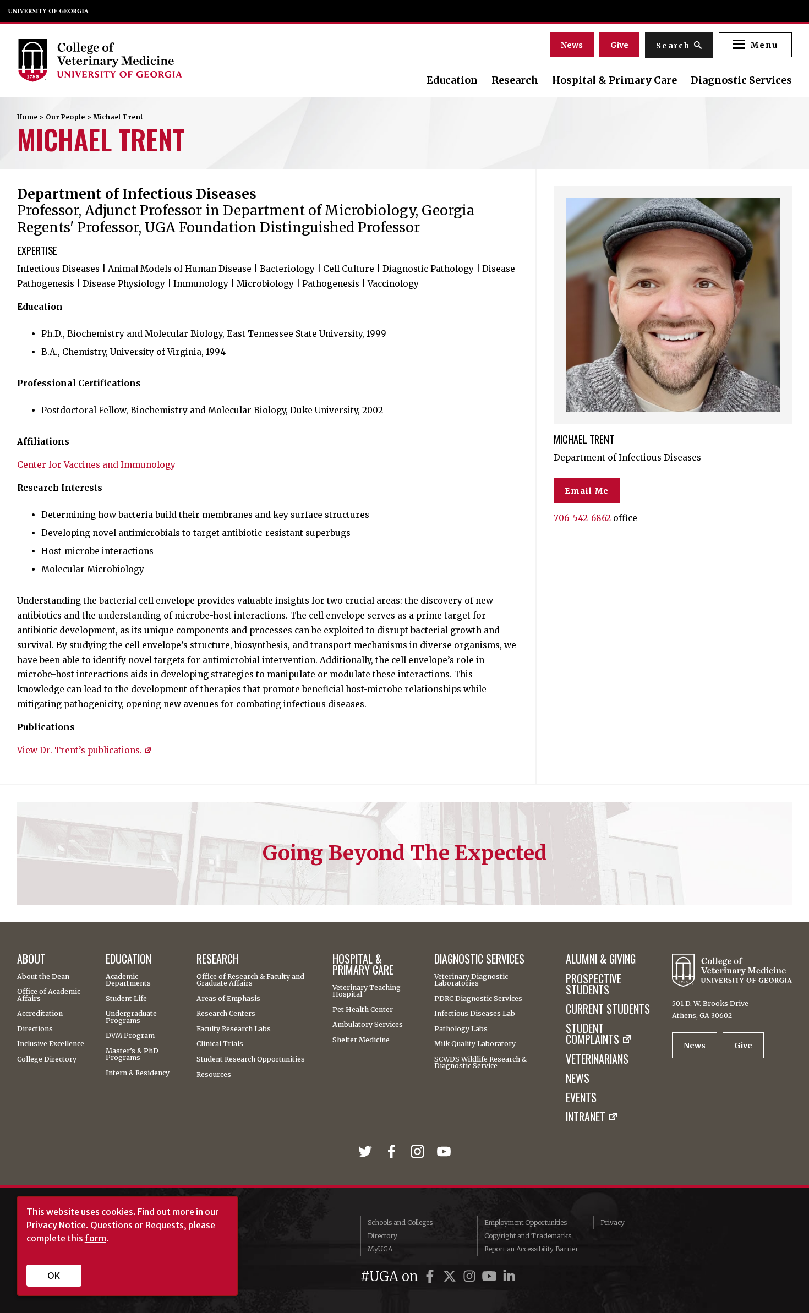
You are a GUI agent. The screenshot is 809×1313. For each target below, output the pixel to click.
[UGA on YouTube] (491, 1276)
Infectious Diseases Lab (474, 1013)
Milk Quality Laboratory (475, 1044)
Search (673, 46)
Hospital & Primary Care (614, 80)
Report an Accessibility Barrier (531, 1249)
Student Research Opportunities (250, 1059)
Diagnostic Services (741, 80)
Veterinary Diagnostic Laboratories (471, 980)
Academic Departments (128, 980)
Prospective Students (593, 984)
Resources (213, 1074)
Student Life (126, 998)
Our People (65, 117)
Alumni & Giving (601, 959)
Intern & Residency (138, 1073)
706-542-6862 (582, 518)
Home (27, 117)
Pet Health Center (362, 1009)
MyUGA (380, 1249)
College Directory (46, 1059)
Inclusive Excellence (50, 1044)
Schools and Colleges (400, 1222)
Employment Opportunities (525, 1222)
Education (452, 80)
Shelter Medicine (361, 1040)
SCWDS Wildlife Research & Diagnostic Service (480, 1063)
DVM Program (130, 1035)
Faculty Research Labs (233, 1029)
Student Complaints (592, 1034)
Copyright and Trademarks (527, 1236)
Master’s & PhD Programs (132, 1055)
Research (514, 80)
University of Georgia (49, 11)
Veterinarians (597, 1059)
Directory (382, 1236)
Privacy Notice (56, 1224)
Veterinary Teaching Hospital (366, 991)
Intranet (585, 1117)
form (95, 1238)
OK (53, 1275)
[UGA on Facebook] (431, 1276)
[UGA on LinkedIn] (509, 1276)
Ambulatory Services (367, 1024)
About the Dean (43, 976)
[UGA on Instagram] (471, 1276)
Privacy (612, 1222)
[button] (755, 44)
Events (581, 1097)
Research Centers (225, 1013)
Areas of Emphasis (228, 998)
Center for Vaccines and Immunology (96, 464)
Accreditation (40, 1013)
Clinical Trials (219, 1044)
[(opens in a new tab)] (367, 1152)
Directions (35, 1029)
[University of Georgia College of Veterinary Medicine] (134, 60)
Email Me (587, 491)
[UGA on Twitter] (451, 1276)
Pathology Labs (461, 1029)
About (31, 959)
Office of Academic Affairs (48, 995)
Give (619, 45)
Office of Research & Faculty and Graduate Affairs (250, 980)
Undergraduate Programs (131, 1017)
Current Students (608, 1009)
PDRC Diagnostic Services (478, 998)
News (572, 45)
